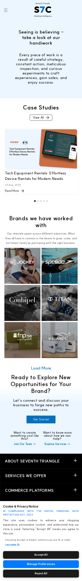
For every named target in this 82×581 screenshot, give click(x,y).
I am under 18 (12, 544)
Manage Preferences (41, 564)
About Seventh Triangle (32, 461)
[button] (5, 10)
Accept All (40, 554)
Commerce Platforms (29, 490)
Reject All (41, 573)
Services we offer (25, 475)
